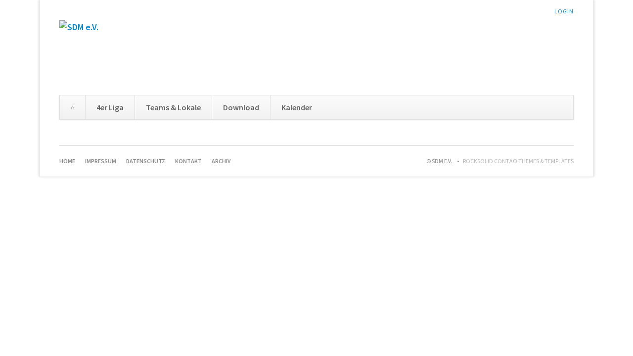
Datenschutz (145, 161)
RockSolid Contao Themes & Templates (518, 161)
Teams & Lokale (173, 107)
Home (72, 107)
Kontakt (188, 161)
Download (241, 107)
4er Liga (110, 107)
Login (564, 11)
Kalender (296, 107)
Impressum (100, 161)
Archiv (221, 161)
